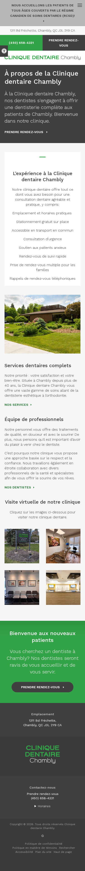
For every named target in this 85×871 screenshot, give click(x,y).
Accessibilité (24, 852)
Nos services (16, 404)
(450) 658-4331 (21, 43)
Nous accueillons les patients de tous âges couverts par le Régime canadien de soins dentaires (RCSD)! (42, 10)
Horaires (44, 806)
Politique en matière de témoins (34, 847)
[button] (22, 546)
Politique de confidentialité (43, 843)
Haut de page (63, 852)
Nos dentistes (18, 487)
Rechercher (67, 847)
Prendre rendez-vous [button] (24, 132)
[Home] (42, 58)
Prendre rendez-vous (42, 794)
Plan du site (43, 852)
